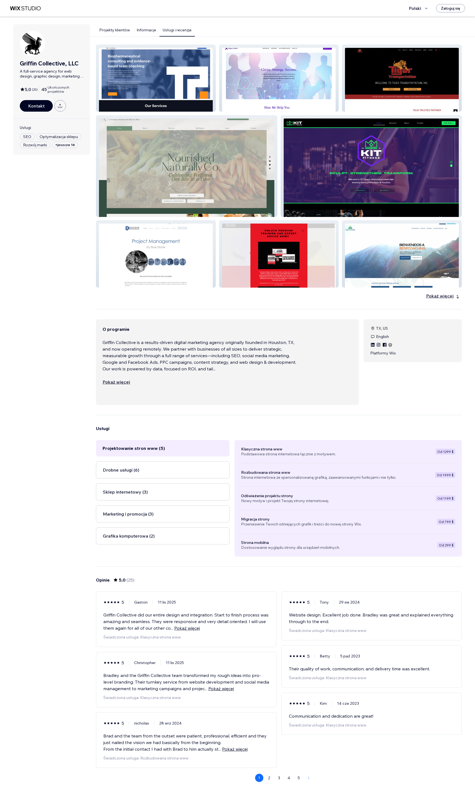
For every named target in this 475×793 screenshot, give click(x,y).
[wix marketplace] (25, 8)
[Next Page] (309, 778)
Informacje (146, 29)
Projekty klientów (114, 29)
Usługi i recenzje (177, 29)
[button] (156, 78)
